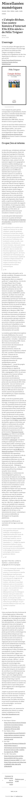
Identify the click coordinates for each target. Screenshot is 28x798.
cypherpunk (13, 440)
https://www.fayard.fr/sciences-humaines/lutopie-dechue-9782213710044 (11, 62)
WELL (16, 420)
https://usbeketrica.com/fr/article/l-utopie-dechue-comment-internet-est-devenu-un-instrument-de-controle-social (15, 736)
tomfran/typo (19, 796)
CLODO (23, 326)
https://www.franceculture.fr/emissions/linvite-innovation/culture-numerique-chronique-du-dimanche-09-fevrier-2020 (15, 726)
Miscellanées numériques (13, 5)
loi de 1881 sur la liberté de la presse (12, 450)
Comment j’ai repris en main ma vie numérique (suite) (8, 780)
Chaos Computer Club (18, 418)
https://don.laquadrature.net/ (11, 714)
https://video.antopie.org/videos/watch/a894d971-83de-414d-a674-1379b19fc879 (15, 764)
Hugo (12, 796)
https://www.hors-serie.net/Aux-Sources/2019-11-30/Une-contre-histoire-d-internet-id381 (13, 758)
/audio (16, 11)
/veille (4, 13)
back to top (14, 791)
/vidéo (20, 11)
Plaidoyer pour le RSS (19, 780)
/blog (8, 11)
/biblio (12, 11)
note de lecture (8, 620)
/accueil (4, 11)
